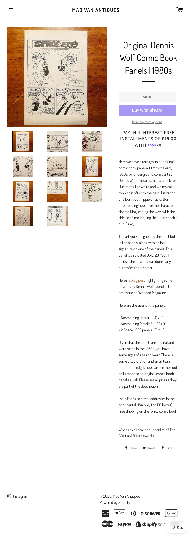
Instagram (20, 496)
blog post (138, 280)
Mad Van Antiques (96, 10)
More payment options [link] (147, 122)
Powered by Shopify (115, 502)
